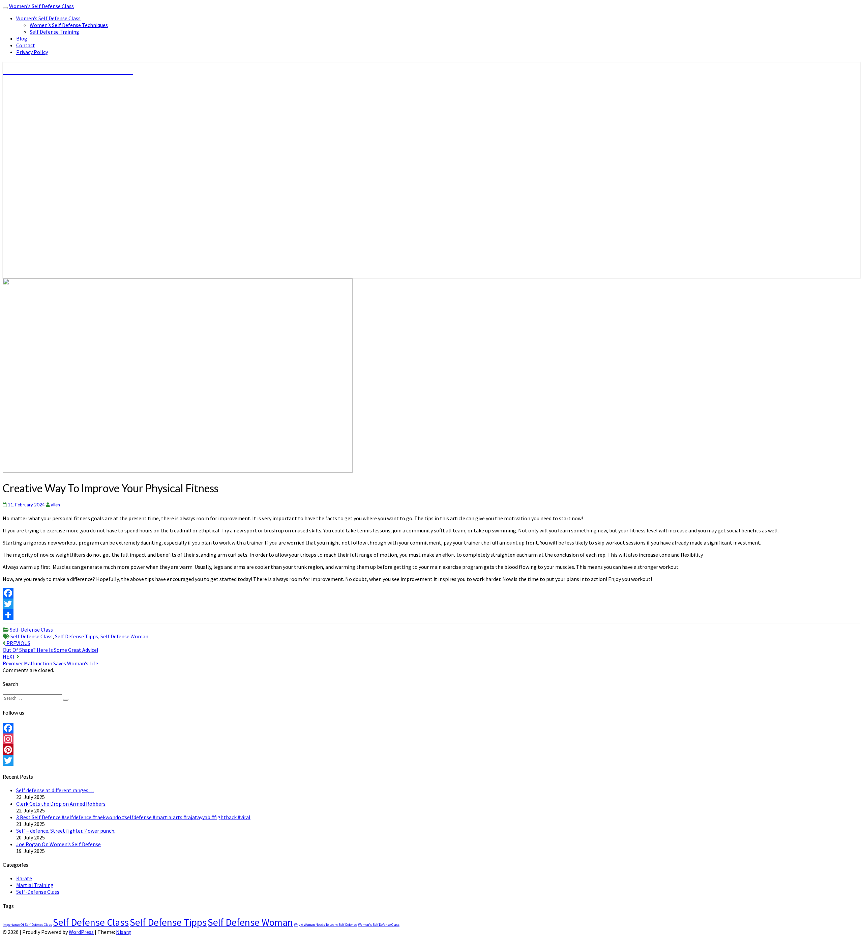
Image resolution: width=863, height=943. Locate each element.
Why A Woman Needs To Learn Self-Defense (325, 924)
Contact (25, 45)
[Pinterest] (431, 749)
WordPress (81, 931)
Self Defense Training (54, 31)
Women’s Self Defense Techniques (69, 25)
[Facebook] (431, 593)
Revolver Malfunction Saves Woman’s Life (50, 660)
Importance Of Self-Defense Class (27, 924)
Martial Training (35, 885)
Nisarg (123, 931)
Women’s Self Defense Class (48, 18)
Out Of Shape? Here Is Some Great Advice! (50, 646)
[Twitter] (431, 604)
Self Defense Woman (124, 636)
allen (55, 504)
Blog (21, 38)
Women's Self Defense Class (41, 6)
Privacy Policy (32, 52)
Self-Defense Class (31, 629)
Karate (24, 878)
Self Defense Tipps (76, 636)
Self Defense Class (31, 636)
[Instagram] (431, 738)
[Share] (431, 614)
